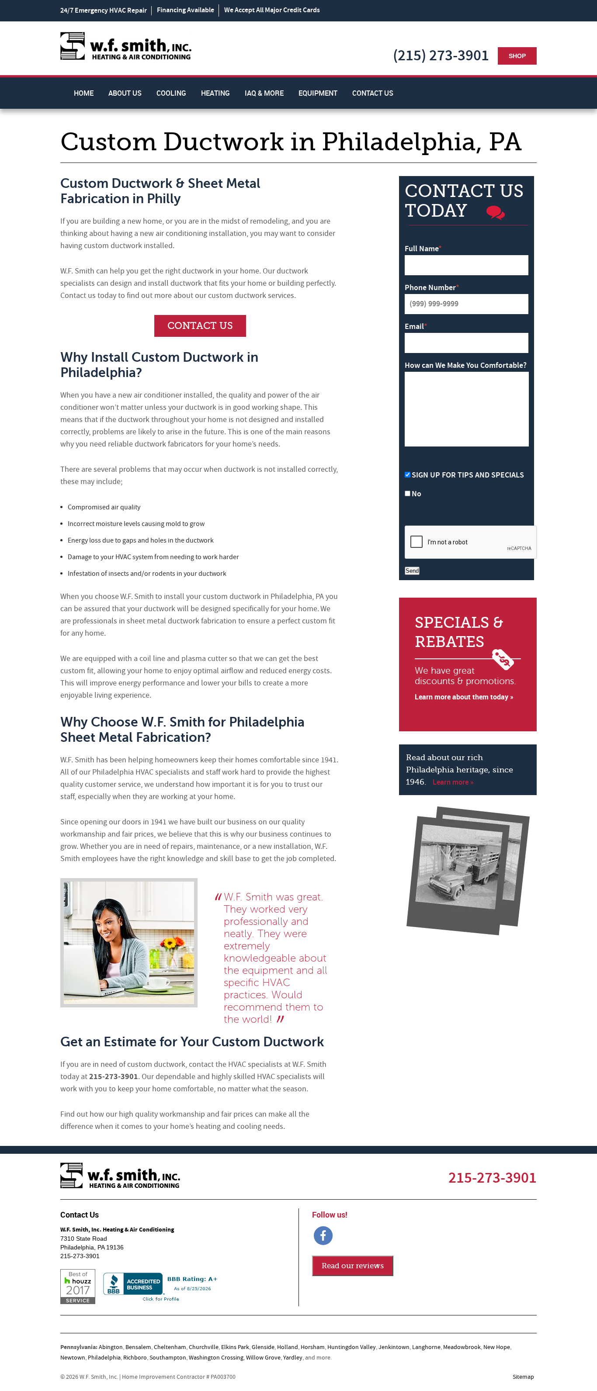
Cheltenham (170, 1347)
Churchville (204, 1347)
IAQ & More (264, 93)
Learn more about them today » (464, 697)
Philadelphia (104, 1358)
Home (84, 93)
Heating (215, 93)
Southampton (167, 1358)
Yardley (292, 1358)
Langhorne (426, 1347)
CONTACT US (200, 325)
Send (412, 570)
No (416, 494)
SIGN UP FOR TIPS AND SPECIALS (468, 475)
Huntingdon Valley (351, 1347)
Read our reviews (353, 1266)
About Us (125, 93)
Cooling (171, 93)
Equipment (317, 93)
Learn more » (453, 782)
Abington (111, 1347)
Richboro (135, 1358)
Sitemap (523, 1377)
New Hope (496, 1347)
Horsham (313, 1347)
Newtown (72, 1358)
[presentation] (471, 543)
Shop (517, 55)
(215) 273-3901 (441, 55)
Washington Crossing (216, 1358)
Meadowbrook (462, 1347)
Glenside (263, 1347)
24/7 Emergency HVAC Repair (103, 10)
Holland (287, 1347)
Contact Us (372, 93)
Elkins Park (235, 1347)
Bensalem (138, 1347)
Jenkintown (394, 1347)
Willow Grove (263, 1358)
